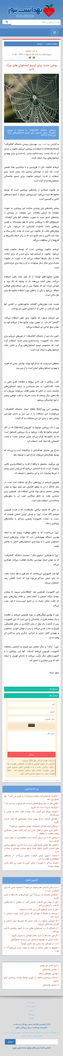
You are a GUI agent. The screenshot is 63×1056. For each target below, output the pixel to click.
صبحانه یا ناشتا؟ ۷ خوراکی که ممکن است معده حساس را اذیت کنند (31, 915)
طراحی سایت (45, 1047)
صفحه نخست (51, 44)
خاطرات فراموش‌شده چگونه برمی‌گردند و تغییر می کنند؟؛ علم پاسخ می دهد (31, 797)
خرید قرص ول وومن (49, 965)
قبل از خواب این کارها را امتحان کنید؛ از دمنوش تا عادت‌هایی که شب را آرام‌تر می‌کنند (31, 903)
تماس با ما (31, 1006)
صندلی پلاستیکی (50, 969)
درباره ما (31, 1002)
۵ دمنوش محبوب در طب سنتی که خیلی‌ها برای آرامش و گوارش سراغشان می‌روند (31, 922)
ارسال (10, 1042)
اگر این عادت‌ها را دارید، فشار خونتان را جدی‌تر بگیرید (34, 935)
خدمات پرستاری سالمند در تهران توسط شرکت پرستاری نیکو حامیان (31, 979)
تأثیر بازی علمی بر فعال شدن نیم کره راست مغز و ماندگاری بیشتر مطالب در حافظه (31, 832)
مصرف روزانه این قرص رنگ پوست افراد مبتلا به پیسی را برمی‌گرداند (31, 813)
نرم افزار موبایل (32, 1047)
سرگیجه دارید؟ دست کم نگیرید (44, 807)
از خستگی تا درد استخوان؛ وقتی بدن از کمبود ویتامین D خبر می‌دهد (31, 929)
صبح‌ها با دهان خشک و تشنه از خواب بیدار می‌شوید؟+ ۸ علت (31, 949)
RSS (31, 1018)
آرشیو (31, 1010)
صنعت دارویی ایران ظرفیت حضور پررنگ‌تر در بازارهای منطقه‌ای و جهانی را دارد (31, 857)
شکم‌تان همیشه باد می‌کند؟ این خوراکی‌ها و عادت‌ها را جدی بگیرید (31, 896)
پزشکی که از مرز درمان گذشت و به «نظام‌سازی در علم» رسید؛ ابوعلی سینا (31, 839)
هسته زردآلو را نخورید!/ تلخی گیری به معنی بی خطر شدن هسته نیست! (31, 864)
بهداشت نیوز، (44, 144)
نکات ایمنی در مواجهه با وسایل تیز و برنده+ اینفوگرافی (34, 939)
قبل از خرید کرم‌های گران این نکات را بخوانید (38, 909)
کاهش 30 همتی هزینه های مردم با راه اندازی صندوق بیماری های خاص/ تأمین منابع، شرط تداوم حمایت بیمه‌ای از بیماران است (31, 848)
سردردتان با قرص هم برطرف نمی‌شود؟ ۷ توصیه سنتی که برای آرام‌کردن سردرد (31, 889)
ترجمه (39, 44)
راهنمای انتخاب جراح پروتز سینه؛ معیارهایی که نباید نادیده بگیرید (31, 820)
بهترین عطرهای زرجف (48, 973)
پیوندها (31, 1014)
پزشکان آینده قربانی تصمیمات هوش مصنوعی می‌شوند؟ (33, 826)
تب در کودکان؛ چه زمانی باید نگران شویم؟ (39, 944)
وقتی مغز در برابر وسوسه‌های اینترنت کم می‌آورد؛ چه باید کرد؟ (31, 803)
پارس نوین (17, 1047)
